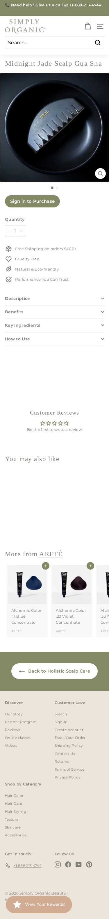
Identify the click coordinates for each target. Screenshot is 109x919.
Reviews (12, 730)
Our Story (14, 714)
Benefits (14, 311)
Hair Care (13, 803)
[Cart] (87, 26)
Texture (11, 819)
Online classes (18, 737)
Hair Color (14, 795)
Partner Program (21, 722)
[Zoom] (100, 173)
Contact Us (65, 753)
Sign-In (61, 722)
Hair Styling (15, 811)
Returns (62, 761)
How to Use (17, 339)
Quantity (15, 219)
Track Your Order (70, 737)
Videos (11, 745)
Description (18, 298)
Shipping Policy (69, 745)
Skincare (13, 827)
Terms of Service (70, 769)
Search (61, 714)
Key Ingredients (22, 325)
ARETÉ (16, 530)
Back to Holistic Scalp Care (58, 671)
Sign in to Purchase (32, 201)
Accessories (16, 835)
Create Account (69, 730)
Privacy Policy (68, 777)
